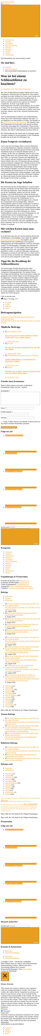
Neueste (7, 598)
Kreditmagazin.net (23, 584)
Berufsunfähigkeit (35, 798)
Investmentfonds (5, 806)
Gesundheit (9, 43)
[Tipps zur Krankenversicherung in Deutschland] (18, 624)
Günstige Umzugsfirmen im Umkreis (21, 588)
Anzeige (8, 554)
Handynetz (28, 801)
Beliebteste (8, 596)
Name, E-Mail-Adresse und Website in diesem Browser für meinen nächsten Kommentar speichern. (20, 422)
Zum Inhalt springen (7, 2)
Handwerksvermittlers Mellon (11, 240)
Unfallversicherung (5, 810)
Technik (7, 51)
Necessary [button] (4, 1009)
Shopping (8, 49)
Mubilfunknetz (33, 806)
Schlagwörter (9, 770)
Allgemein (8, 552)
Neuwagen (10, 808)
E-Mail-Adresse (7, 412)
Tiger (16, 89)
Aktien (2, 798)
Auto (29, 798)
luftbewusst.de (24, 581)
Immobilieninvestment (6, 804)
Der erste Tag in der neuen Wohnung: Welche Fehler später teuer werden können (21, 336)
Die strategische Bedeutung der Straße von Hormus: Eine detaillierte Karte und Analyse (22, 679)
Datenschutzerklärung (12, 953)
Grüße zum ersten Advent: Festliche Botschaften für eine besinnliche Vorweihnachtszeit (22, 651)
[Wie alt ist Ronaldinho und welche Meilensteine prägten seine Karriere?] (22, 658)
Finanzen (8, 41)
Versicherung (9, 55)
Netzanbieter (4, 808)
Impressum (8, 951)
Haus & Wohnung (11, 45)
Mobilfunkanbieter (24, 806)
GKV (24, 801)
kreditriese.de (24, 582)
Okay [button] (20, 969)
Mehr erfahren (27, 969)
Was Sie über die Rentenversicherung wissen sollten (21, 631)
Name (3, 408)
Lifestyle (8, 47)
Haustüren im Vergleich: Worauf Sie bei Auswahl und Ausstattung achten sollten (22, 372)
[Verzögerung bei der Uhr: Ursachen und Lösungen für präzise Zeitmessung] (22, 667)
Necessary (6, 1011)
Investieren (15, 804)
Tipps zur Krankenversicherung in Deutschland (21, 625)
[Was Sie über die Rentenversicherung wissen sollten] (16, 630)
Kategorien (8, 600)
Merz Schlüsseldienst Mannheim (21, 586)
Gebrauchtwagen (12, 801)
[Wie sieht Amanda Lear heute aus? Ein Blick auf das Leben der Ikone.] (22, 605)
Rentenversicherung (23, 808)
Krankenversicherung (14, 806)
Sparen (30, 808)
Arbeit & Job (9, 40)
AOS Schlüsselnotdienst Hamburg (14, 122)
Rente (17, 808)
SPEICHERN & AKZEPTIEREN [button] (12, 1024)
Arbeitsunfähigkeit (23, 798)
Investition (20, 804)
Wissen (7, 572)
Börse (4, 800)
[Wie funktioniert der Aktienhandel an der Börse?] (14, 613)
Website (3, 418)
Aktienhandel (8, 798)
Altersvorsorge (15, 798)
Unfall (34, 808)
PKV (14, 808)
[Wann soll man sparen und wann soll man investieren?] (13, 619)
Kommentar (5, 391)
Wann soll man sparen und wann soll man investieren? (22, 619)
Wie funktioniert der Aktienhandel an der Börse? (20, 614)
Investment (30, 804)
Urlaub (7, 53)
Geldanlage (19, 801)
